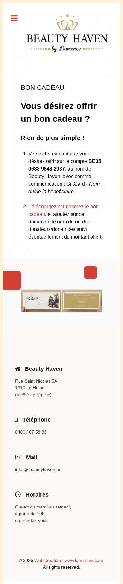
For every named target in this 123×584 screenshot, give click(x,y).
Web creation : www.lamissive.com (68, 560)
